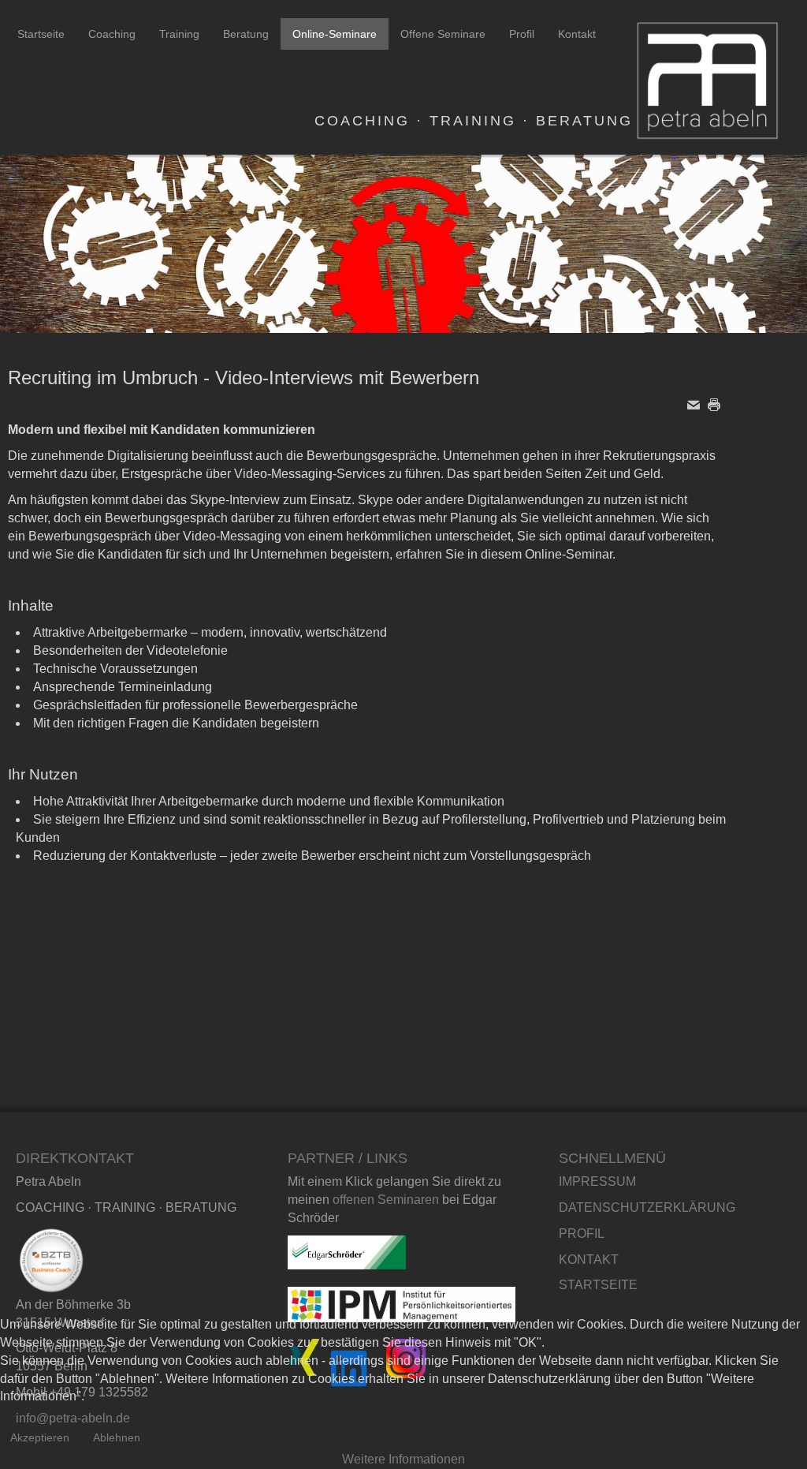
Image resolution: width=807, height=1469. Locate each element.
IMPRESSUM (597, 1181)
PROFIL (581, 1233)
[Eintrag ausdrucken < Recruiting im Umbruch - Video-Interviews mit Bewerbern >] (718, 403)
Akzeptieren (39, 1437)
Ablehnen (116, 1437)
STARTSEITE (598, 1284)
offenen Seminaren (386, 1199)
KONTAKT (589, 1259)
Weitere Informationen (403, 1459)
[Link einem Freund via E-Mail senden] (697, 403)
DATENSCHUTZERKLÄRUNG (647, 1207)
